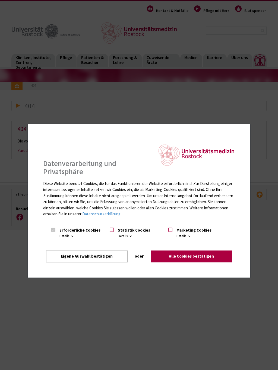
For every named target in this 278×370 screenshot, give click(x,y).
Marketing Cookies (193, 230)
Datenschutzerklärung (101, 213)
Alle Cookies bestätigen (191, 256)
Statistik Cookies (134, 230)
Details (64, 236)
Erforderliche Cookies (79, 230)
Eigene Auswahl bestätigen (87, 256)
